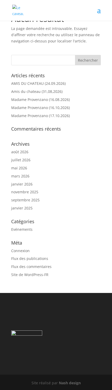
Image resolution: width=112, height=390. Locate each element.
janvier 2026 (22, 184)
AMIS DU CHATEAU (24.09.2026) (38, 83)
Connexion (20, 250)
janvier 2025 (22, 208)
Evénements (22, 229)
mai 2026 (19, 167)
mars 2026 (20, 176)
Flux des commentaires (31, 266)
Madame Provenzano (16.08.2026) (40, 99)
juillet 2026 (20, 159)
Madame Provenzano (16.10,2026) (40, 107)
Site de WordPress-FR (29, 274)
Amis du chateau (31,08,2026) (37, 91)
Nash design (70, 382)
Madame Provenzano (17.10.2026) (40, 115)
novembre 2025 (24, 191)
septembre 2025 (25, 199)
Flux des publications (29, 258)
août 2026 (19, 151)
